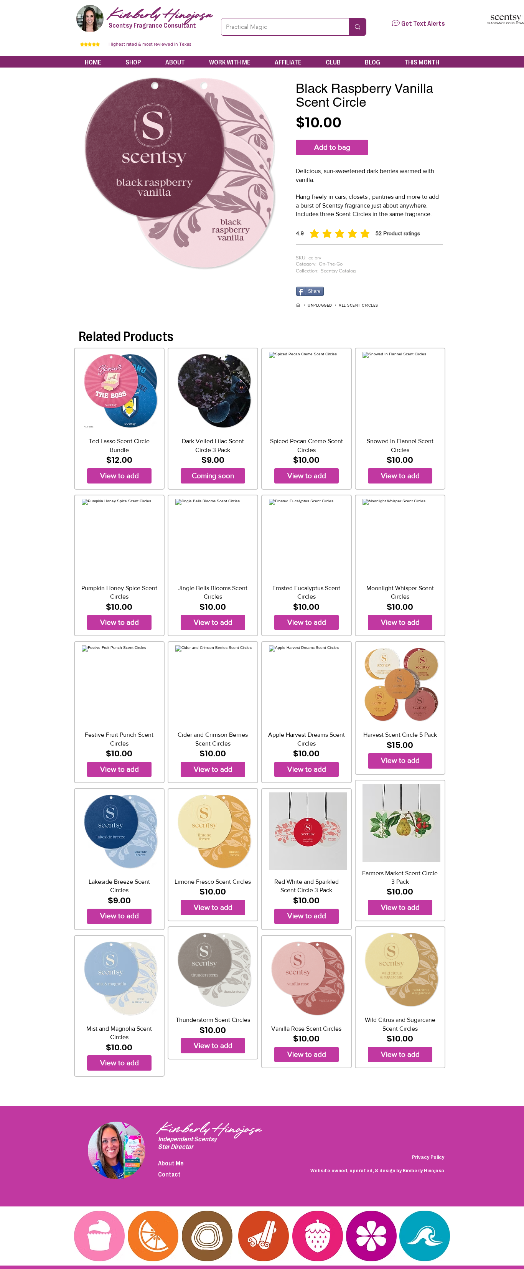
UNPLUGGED (320, 305)
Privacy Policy (428, 1156)
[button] (396, 23)
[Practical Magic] (357, 26)
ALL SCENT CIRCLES (358, 305)
